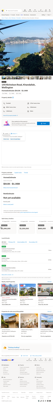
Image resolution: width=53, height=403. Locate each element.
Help (37, 379)
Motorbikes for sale (40, 369)
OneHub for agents (23, 372)
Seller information (39, 386)
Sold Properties (23, 369)
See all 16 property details (9, 115)
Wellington (14, 18)
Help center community (41, 387)
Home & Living (6, 374)
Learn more (25, 355)
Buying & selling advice (40, 370)
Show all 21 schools (7, 274)
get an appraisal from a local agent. (29, 212)
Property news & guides (24, 367)
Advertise (22, 397)
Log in (49, 11)
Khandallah (19, 18)
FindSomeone (48, 392)
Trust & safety (39, 382)
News (18, 397)
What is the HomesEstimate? (10, 187)
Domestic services (23, 381)
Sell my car (38, 374)
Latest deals (5, 367)
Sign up (46, 11)
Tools (48, 14)
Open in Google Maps (15, 139)
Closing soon (5, 370)
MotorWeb (23, 392)
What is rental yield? (8, 204)
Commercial (33, 14)
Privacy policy (27, 397)
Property (6, 18)
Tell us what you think (37, 355)
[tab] (6, 133)
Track (44, 123)
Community (39, 377)
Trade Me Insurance (5, 392)
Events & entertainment (24, 382)
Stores (4, 369)
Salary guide (5, 386)
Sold (22, 14)
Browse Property (5, 14)
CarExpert (31, 392)
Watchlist (35, 360)
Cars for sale (38, 367)
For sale (13, 14)
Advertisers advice (6, 384)
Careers (13, 397)
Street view (6, 139)
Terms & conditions (34, 397)
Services (22, 377)
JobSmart (5, 382)
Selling (43, 14)
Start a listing (29, 360)
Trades (21, 379)
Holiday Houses (40, 392)
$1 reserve (5, 372)
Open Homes (22, 370)
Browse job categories (7, 379)
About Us (8, 397)
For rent (18, 14)
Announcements (39, 381)
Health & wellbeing (23, 384)
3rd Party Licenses (40, 384)
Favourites (41, 360)
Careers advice (6, 381)
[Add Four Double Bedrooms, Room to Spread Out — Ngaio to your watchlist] (36, 315)
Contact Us (49, 397)
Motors (38, 365)
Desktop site (3, 397)
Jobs (4, 377)
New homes (26, 14)
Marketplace (6, 365)
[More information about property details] (13, 97)
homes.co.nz (15, 392)
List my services (23, 386)
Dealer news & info (40, 372)
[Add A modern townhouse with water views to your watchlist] (17, 315)
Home (3, 18)
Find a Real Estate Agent (24, 374)
